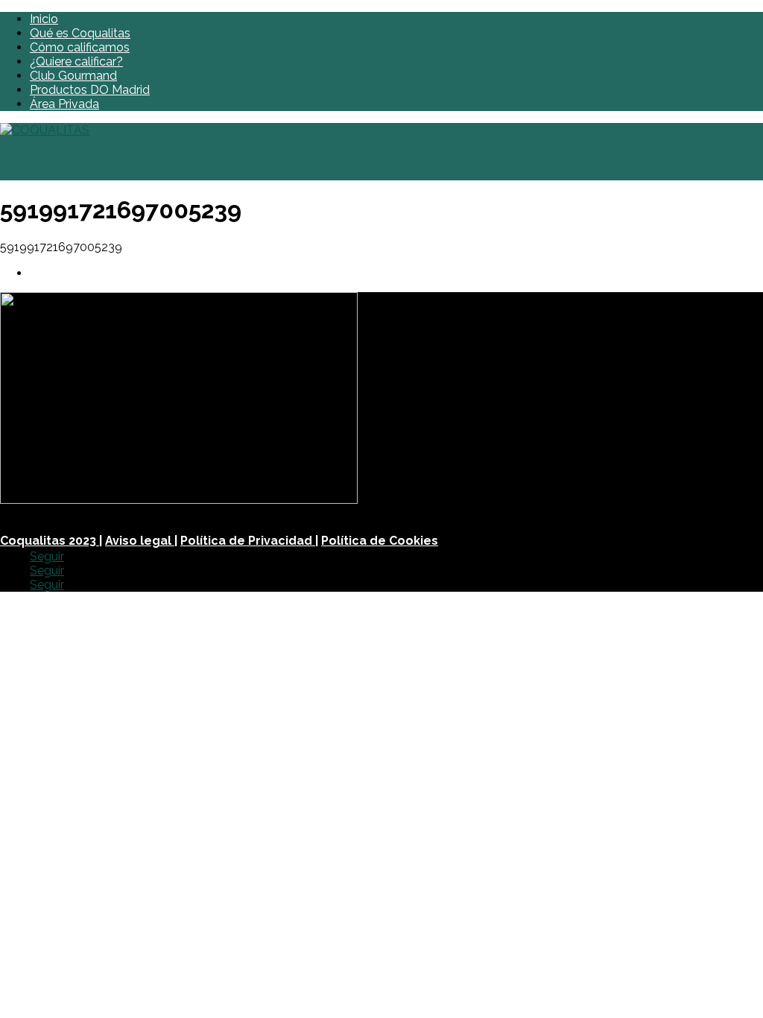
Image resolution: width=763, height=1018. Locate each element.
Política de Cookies (379, 541)
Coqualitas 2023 (49, 541)
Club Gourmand (73, 76)
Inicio (44, 19)
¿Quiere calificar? (76, 61)
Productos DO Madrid (90, 90)
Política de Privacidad (247, 541)
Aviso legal (139, 541)
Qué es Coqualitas (80, 33)
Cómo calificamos (80, 47)
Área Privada (64, 104)
